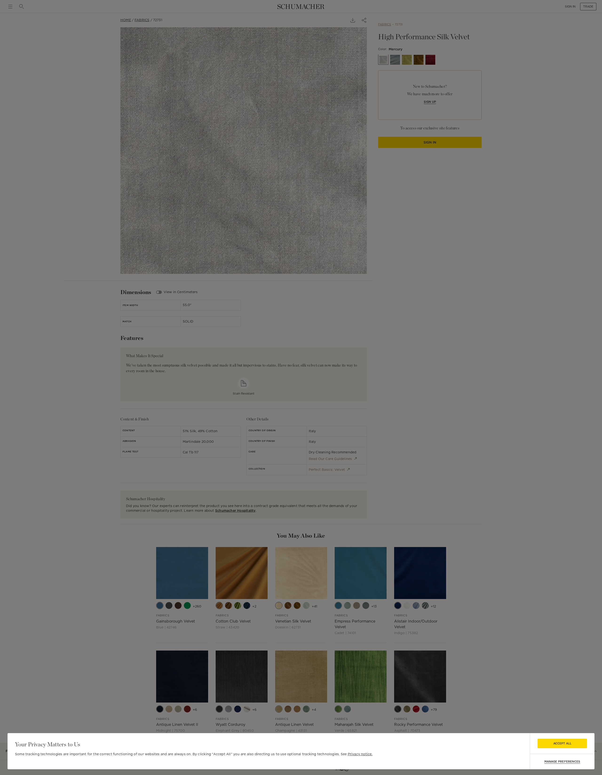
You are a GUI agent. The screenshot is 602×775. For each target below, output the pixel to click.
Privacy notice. (360, 754)
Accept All (562, 743)
